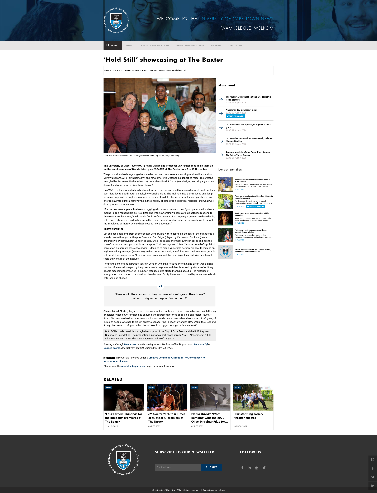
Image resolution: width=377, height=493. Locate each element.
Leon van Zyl (201, 344)
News (129, 45)
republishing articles (133, 366)
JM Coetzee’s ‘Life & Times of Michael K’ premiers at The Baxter (166, 417)
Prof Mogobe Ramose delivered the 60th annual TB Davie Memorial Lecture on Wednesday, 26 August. (253, 185)
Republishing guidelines (213, 490)
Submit (211, 467)
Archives (216, 45)
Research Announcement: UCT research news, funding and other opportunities (253, 250)
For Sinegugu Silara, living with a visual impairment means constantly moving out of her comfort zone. (254, 202)
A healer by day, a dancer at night (241, 110)
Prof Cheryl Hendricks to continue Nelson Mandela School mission (251, 231)
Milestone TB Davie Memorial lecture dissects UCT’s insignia (252, 180)
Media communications (190, 45)
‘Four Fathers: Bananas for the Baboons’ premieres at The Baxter (123, 417)
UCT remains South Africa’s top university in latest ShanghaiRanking (249, 139)
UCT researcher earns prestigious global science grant (248, 126)
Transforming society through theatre (248, 416)
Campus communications (154, 45)
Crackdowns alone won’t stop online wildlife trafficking (252, 214)
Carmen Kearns (112, 347)
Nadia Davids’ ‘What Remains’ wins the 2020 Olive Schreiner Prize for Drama (208, 417)
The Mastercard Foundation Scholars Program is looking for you (248, 98)
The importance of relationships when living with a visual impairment (254, 197)
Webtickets (130, 344)
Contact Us (235, 45)
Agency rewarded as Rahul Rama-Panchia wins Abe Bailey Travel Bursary (248, 153)
